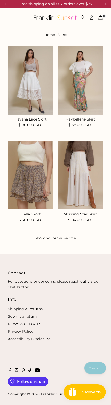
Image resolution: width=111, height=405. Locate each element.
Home (49, 35)
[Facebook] (10, 370)
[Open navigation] (12, 17)
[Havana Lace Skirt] (30, 80)
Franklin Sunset (55, 394)
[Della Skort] (30, 175)
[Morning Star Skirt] (80, 175)
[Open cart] (100, 17)
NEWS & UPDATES (25, 324)
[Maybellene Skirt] (80, 80)
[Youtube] (37, 370)
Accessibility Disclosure (29, 339)
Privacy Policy (20, 331)
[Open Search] (83, 17)
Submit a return (22, 316)
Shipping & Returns (25, 309)
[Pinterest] (23, 370)
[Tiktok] (30, 370)
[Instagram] (16, 370)
